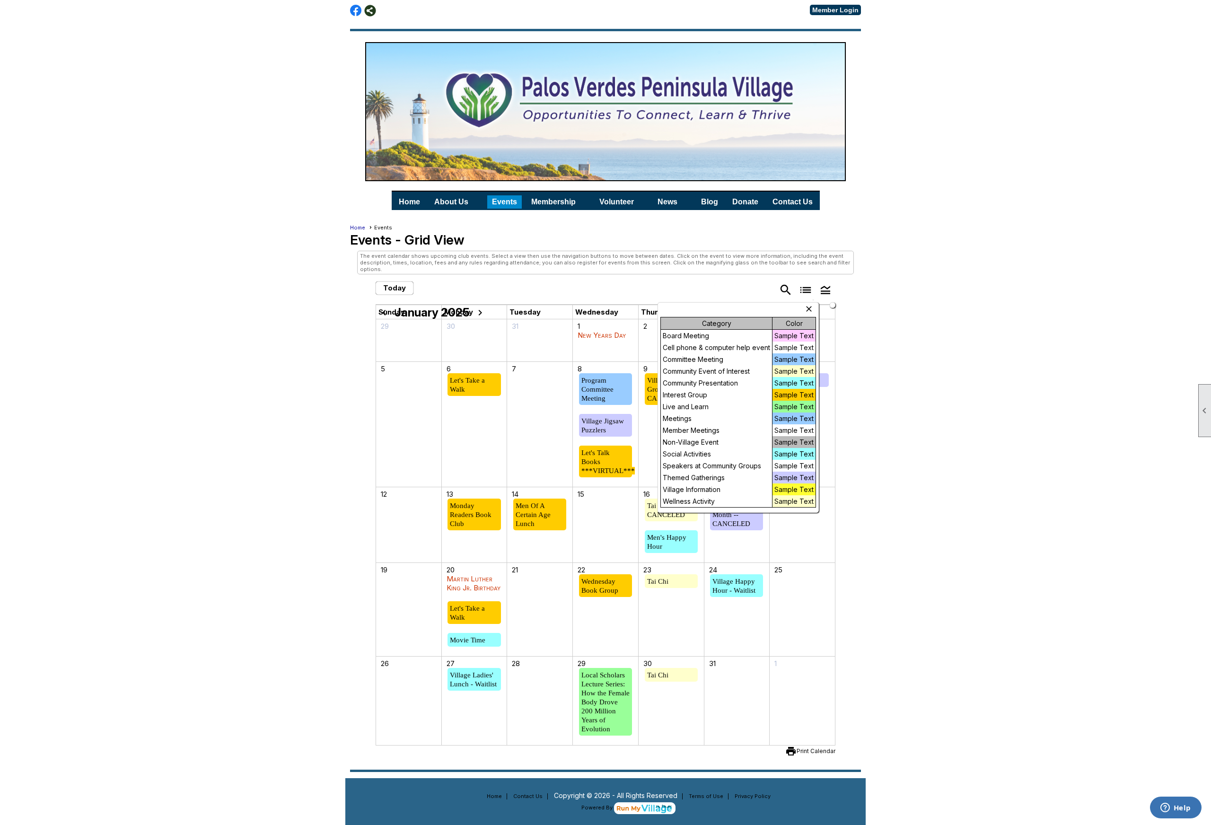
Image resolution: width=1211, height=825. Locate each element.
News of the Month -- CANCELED (731, 514)
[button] (825, 289)
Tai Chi (657, 581)
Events (504, 202)
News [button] (667, 202)
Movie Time (467, 640)
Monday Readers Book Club (470, 514)
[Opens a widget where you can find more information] (1176, 808)
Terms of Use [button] (706, 796)
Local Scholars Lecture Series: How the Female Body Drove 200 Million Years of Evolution (605, 702)
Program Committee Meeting (597, 389)
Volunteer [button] (616, 202)
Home (409, 202)
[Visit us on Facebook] (356, 11)
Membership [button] (553, 202)
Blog (709, 202)
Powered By (597, 807)
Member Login (835, 10)
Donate (745, 202)
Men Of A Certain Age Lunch (533, 514)
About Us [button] (451, 202)
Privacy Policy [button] (753, 796)
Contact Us (792, 202)
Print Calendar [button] (816, 751)
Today (394, 287)
